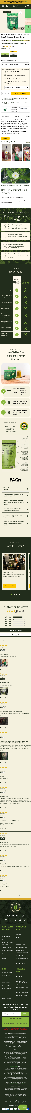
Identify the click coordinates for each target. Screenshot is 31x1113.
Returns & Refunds (21, 947)
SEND (25, 1014)
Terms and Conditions (15, 1018)
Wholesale (4, 954)
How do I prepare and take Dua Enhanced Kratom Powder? (12, 509)
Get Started (9, 586)
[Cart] (28, 5)
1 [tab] (12, 595)
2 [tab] (14, 595)
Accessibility (10, 1020)
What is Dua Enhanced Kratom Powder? (12, 488)
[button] (7, 46)
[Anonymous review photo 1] (4, 663)
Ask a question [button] (15, 635)
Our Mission (5, 933)
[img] (3, 645)
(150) (12, 46)
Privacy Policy (21, 1020)
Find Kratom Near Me (22, 955)
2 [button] (14, 895)
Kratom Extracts (6, 991)
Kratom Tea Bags (6, 988)
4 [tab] (20, 595)
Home (3, 34)
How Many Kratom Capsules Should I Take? (21, 983)
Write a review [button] (15, 630)
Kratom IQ (4, 939)
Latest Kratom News (7, 950)
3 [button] (17, 895)
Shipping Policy (20, 944)
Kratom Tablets (6, 985)
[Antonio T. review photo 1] (4, 756)
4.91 (3, 46)
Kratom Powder (6, 975)
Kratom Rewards (20, 963)
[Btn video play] (6, 152)
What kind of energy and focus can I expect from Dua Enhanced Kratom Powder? (14, 502)
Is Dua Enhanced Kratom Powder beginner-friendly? (13, 516)
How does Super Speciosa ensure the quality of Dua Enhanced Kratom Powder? (14, 523)
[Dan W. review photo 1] (4, 691)
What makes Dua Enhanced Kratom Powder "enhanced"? (14, 495)
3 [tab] (17, 595)
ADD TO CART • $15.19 (20, 93)
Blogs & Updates (6, 947)
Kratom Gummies (6, 982)
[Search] (24, 5)
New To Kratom (6, 936)
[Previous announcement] (1, 2)
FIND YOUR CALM (21, 2)
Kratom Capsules (6, 979)
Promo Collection (11, 34)
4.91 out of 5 (20, 611)
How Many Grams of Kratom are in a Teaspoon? (21, 977)
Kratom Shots (5, 995)
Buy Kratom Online (7, 972)
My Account (5, 961)
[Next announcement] (30, 2)
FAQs (17, 941)
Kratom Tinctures (6, 998)
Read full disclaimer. (18, 1096)
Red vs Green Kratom (22, 992)
